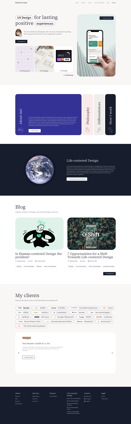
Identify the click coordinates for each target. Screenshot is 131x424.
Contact (114, 2)
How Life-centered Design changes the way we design (73, 412)
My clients (17, 401)
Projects (83, 2)
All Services (69, 75)
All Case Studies (53, 396)
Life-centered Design (99, 2)
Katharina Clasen (21, 3)
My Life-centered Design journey (72, 408)
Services (90, 2)
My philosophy (18, 403)
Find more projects (107, 18)
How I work (35, 401)
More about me (22, 41)
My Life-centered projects (73, 401)
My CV (16, 399)
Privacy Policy (104, 399)
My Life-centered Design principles (72, 404)
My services (35, 399)
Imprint (103, 396)
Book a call (88, 396)
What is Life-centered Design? (74, 398)
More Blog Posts (110, 273)
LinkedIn (88, 401)
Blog (108, 2)
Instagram (88, 399)
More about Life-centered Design (78, 179)
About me (17, 396)
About (77, 2)
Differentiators (35, 396)
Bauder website (29, 357)
